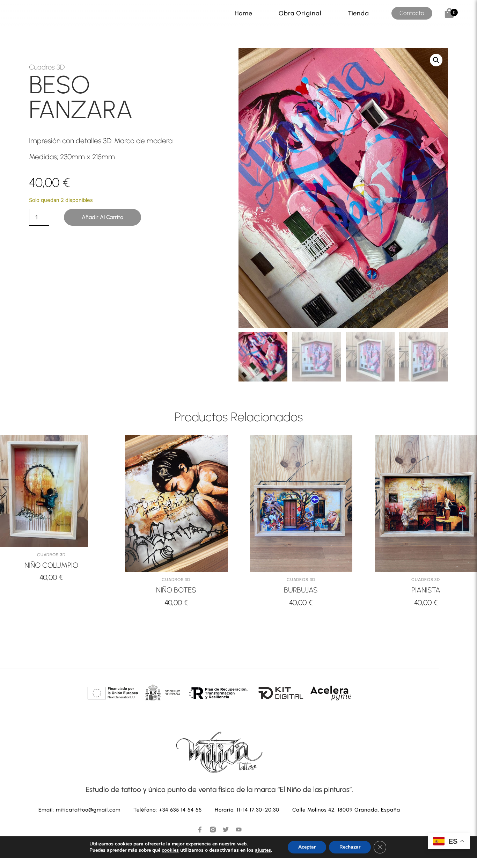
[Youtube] (239, 829)
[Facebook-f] (200, 829)
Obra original (300, 13)
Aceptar (307, 847)
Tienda (358, 13)
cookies (170, 850)
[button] (436, 60)
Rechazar (349, 847)
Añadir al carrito (102, 217)
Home (243, 13)
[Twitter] (226, 829)
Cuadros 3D (47, 67)
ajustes (263, 850)
